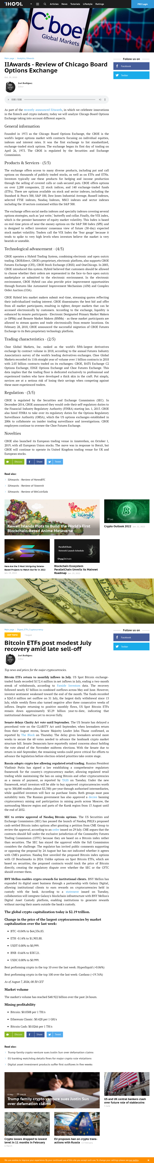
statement (72, 891)
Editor (20, 86)
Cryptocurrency (36, 629)
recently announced (37, 110)
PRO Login (143, 4)
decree (93, 797)
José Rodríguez (25, 83)
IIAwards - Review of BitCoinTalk (28, 491)
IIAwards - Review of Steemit (26, 485)
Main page (9, 58)
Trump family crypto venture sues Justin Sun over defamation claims (50, 1052)
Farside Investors (68, 685)
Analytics (21, 58)
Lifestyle (87, 4)
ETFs (26, 629)
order (55, 829)
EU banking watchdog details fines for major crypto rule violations (49, 1058)
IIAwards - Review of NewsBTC (26, 479)
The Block (28, 735)
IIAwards (30, 58)
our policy (133, 1160)
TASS (65, 780)
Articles (54, 4)
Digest (20, 629)
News (64, 4)
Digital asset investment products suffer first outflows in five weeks (50, 1064)
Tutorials (75, 4)
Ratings (99, 4)
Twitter (124, 75)
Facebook (126, 66)
